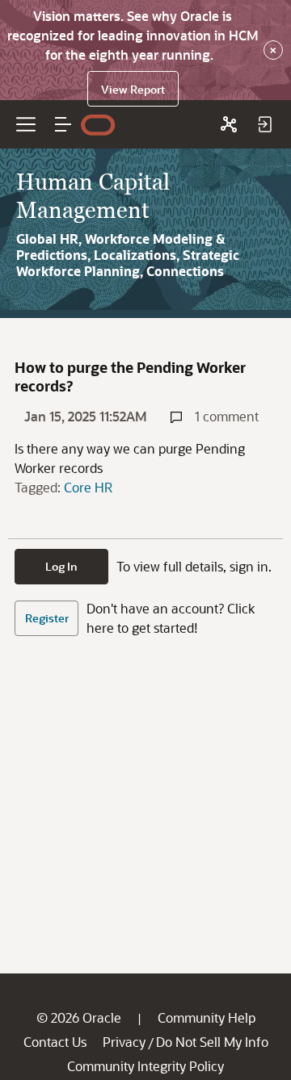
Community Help (206, 1017)
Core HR (88, 487)
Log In (61, 566)
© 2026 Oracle (78, 1017)
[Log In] (264, 124)
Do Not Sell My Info (212, 1041)
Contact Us (54, 1041)
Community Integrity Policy (145, 1065)
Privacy (124, 1041)
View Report (133, 89)
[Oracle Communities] (228, 124)
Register (47, 618)
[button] (63, 124)
